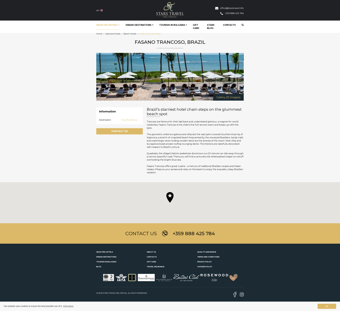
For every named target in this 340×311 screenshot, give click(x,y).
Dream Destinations (106, 257)
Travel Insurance (155, 267)
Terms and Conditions (208, 257)
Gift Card (196, 26)
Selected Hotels (104, 252)
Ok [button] (327, 306)
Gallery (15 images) (228, 97)
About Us (151, 252)
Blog (98, 267)
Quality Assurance (206, 252)
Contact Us (119, 131)
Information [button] (68, 306)
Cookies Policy (204, 267)
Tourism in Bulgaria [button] (172, 25)
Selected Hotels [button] (107, 25)
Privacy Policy (204, 262)
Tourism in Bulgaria (106, 262)
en (97, 10)
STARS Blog (210, 26)
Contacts (229, 25)
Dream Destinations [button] (139, 25)
